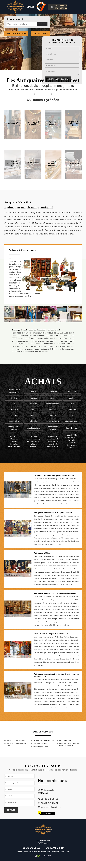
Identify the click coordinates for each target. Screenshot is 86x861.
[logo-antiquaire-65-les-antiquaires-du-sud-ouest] (15, 7)
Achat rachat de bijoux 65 (33, 123)
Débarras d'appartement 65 (12, 163)
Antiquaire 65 (13, 123)
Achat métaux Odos (40, 743)
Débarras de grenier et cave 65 (73, 123)
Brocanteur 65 (73, 163)
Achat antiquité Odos (40, 747)
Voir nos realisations (16, 34)
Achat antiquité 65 (33, 163)
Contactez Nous (40, 34)
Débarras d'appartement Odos (44, 740)
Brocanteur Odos (65, 740)
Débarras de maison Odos (16, 740)
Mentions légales (60, 852)
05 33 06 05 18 (61, 6)
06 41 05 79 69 (61, 8)
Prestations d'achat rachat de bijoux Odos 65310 (69, 744)
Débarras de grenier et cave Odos (17, 744)
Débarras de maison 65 (53, 123)
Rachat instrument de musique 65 (53, 163)
